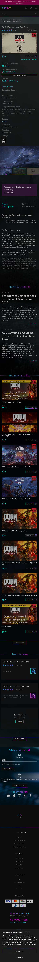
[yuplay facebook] (30, 795)
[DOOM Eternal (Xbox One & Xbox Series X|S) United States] (19, 551)
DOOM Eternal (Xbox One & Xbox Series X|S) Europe (19, 595)
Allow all (19, 951)
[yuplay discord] (8, 795)
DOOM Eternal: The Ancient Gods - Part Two (17, 467)
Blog (19, 879)
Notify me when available (29, 60)
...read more (32, 324)
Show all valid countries (19, 75)
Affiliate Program (19, 882)
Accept (13, 764)
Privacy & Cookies (19, 844)
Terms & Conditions (15, 764)
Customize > (19, 958)
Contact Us (19, 889)
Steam (7, 66)
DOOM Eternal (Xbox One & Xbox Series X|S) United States (19, 563)
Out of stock (29, 56)
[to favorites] (36, 56)
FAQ (19, 886)
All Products (19, 858)
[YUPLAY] (7, 8)
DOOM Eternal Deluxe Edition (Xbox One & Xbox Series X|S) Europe (18, 435)
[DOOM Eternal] (19, 614)
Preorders (19, 865)
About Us (19, 837)
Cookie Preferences (19, 847)
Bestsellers (19, 861)
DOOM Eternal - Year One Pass (16, 662)
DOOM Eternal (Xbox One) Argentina (14, 531)
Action (18, 20)
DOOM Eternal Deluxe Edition (11, 402)
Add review (19, 721)
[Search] (36, 13)
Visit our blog (19, 786)
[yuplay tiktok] (14, 795)
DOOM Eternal (9, 192)
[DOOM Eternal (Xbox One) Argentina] (19, 519)
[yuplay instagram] (19, 795)
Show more (19, 642)
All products (11, 20)
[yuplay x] (24, 795)
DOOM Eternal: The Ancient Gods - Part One (16, 499)
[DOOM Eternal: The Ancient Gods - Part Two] (19, 455)
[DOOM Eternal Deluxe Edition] (19, 390)
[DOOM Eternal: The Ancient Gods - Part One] (19, 487)
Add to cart (30, 407)
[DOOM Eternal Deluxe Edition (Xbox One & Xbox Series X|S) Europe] (19, 422)
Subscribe (8, 769)
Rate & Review (32, 30)
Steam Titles (19, 868)
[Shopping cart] (30, 8)
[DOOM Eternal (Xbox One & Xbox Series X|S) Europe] (19, 583)
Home (3, 20)
